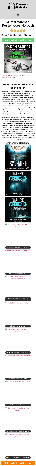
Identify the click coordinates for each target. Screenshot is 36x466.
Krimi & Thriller (14, 75)
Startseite (5, 75)
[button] (18, 14)
